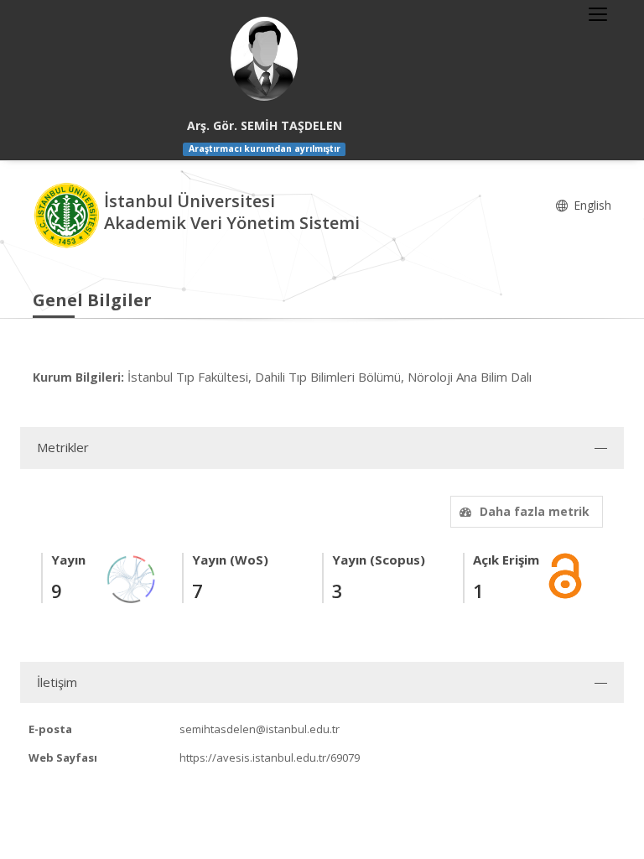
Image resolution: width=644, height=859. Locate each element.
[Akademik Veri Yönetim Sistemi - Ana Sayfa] (68, 213)
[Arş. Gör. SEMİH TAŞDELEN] (264, 59)
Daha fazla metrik (534, 511)
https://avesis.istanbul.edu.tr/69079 (269, 757)
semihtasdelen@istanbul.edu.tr (259, 729)
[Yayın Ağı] (131, 578)
